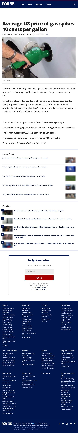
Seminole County (8, 332)
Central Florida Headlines (7, 311)
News (15, 34)
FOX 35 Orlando (7, 34)
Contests (45, 373)
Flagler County (7, 320)
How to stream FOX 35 (9, 377)
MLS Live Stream (66, 409)
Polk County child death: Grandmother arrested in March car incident (24, 167)
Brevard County (7, 317)
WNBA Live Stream (67, 407)
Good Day (65, 305)
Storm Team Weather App (29, 334)
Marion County (7, 325)
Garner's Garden (66, 322)
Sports (25, 350)
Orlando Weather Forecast (27, 316)
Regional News (68, 350)
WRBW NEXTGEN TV (9, 403)
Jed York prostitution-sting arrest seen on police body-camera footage (25, 158)
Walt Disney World (8, 360)
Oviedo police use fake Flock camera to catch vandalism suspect (39, 211)
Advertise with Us (8, 401)
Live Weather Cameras (26, 309)
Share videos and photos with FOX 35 (28, 384)
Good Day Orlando (47, 358)
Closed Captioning (8, 408)
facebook (59, 423)
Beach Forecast (27, 326)
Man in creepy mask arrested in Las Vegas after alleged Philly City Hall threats (27, 185)
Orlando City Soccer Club (28, 361)
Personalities (6, 385)
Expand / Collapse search (74, 4)
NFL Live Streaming (67, 379)
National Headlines (8, 315)
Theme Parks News (8, 358)
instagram (67, 423)
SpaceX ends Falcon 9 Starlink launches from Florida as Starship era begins (43, 219)
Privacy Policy (41, 287)
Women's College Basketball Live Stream (66, 402)
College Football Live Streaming (68, 382)
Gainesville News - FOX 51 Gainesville (67, 354)
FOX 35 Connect (27, 387)
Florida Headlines (8, 308)
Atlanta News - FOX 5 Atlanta (68, 363)
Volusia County (7, 334)
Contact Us (6, 383)
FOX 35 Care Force (67, 311)
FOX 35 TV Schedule (48, 356)
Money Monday (66, 329)
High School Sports (28, 364)
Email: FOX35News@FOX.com (29, 379)
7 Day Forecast (27, 319)
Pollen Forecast (27, 328)
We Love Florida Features (7, 354)
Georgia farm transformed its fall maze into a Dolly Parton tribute (23, 176)
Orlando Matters (46, 361)
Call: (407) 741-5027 (28, 376)
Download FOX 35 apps (8, 398)
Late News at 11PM (48, 363)
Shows (44, 350)
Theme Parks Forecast (26, 322)
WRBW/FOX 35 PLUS (9, 406)
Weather (26, 305)
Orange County (7, 327)
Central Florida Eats (47, 368)
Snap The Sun (26, 337)
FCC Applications (7, 413)
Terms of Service (40, 289)
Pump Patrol (45, 308)
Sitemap (5, 345)
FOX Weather (26, 331)
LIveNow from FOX (47, 366)
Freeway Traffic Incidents (46, 316)
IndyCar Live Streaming (65, 391)
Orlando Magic (27, 358)
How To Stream (46, 353)
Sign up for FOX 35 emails (8, 393)
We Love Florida (66, 308)
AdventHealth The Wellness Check (67, 316)
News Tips (26, 373)
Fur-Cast (64, 325)
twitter (63, 423)
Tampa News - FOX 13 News (67, 358)
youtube (71, 423)
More (49, 4)
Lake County (6, 322)
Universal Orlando (8, 365)
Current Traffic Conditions (46, 311)
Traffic (44, 305)
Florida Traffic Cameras (46, 320)
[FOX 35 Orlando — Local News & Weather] (9, 4)
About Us (6, 373)
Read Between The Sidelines (28, 354)
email (74, 423)
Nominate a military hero (8, 338)
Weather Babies (66, 313)
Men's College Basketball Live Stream (66, 396)
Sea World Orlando (8, 363)
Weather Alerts (27, 312)
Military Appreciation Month (9, 342)
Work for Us (6, 388)
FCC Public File (7, 411)
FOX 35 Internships (8, 390)
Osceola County (7, 329)
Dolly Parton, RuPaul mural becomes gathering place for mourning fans (25, 194)
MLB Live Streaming (67, 385)
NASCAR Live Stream (68, 388)
